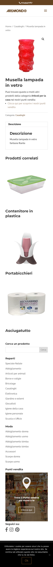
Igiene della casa (14, 408)
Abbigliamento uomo (16, 436)
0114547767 (26, 3)
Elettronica (11, 393)
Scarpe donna (12, 456)
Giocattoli (10, 403)
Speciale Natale (13, 363)
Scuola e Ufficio (13, 418)
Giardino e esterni (14, 398)
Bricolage (10, 383)
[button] (43, 39)
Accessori (10, 451)
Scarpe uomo (12, 461)
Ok (26, 560)
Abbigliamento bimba (17, 441)
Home (8, 26)
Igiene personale (14, 413)
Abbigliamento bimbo (17, 446)
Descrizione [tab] (14, 124)
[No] (49, 554)
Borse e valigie (13, 378)
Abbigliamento (13, 368)
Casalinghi (19, 26)
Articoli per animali (15, 373)
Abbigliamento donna (16, 431)
